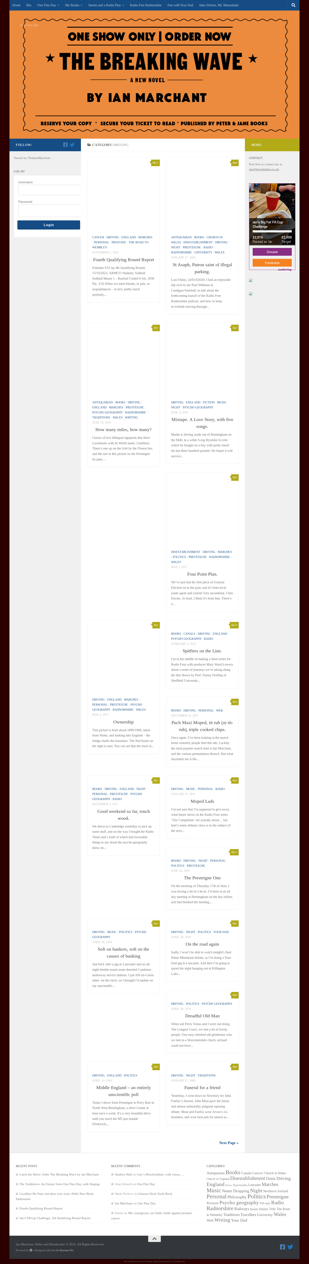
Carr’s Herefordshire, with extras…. (160, 1174)
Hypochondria (240, 1185)
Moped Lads (202, 801)
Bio (28, 5)
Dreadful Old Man (202, 1015)
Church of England (218, 1179)
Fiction (209, 402)
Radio (208, 247)
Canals (189, 633)
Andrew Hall (123, 1174)
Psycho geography (107, 412)
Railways (241, 1209)
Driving (113, 237)
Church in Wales (275, 1173)
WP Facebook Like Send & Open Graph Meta (143, 1261)
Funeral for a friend (202, 1087)
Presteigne (192, 247)
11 (157, 162)
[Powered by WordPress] (31, 1250)
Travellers (248, 1214)
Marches (145, 237)
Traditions (101, 417)
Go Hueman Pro (65, 1250)
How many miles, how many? (123, 429)
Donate (272, 252)
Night (175, 247)
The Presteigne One (202, 877)
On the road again (202, 944)
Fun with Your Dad (180, 5)
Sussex (263, 1209)
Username (25, 182)
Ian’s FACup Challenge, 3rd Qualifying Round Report (55, 1218)
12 (236, 625)
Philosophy (237, 1197)
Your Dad (221, 932)
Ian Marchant (123, 1203)
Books (199, 237)
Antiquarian (181, 237)
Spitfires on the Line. (202, 650)
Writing (131, 417)
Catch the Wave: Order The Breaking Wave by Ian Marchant (59, 1174)
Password (25, 201)
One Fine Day (46, 5)
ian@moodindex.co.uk (264, 169)
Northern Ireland (275, 1191)
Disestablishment (198, 242)
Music (221, 402)
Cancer (98, 237)
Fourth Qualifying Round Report (123, 259)
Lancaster (254, 1185)
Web (219, 710)
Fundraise (272, 263)
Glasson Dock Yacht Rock (155, 1193)
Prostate (119, 242)
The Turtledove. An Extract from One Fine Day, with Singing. (60, 1184)
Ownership (123, 722)
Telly (272, 1209)
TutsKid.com (179, 1261)
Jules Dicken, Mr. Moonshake (219, 5)
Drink (271, 1178)
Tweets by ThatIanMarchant (32, 158)
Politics (179, 557)
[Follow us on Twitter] (72, 144)
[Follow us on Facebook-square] (65, 144)
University (203, 252)
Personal (101, 242)
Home (16, 5)
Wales (219, 252)
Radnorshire (181, 252)
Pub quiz (265, 1203)
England (128, 237)
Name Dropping (235, 1190)
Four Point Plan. (202, 574)
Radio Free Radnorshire (146, 5)
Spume (254, 1209)
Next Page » (229, 1143)
